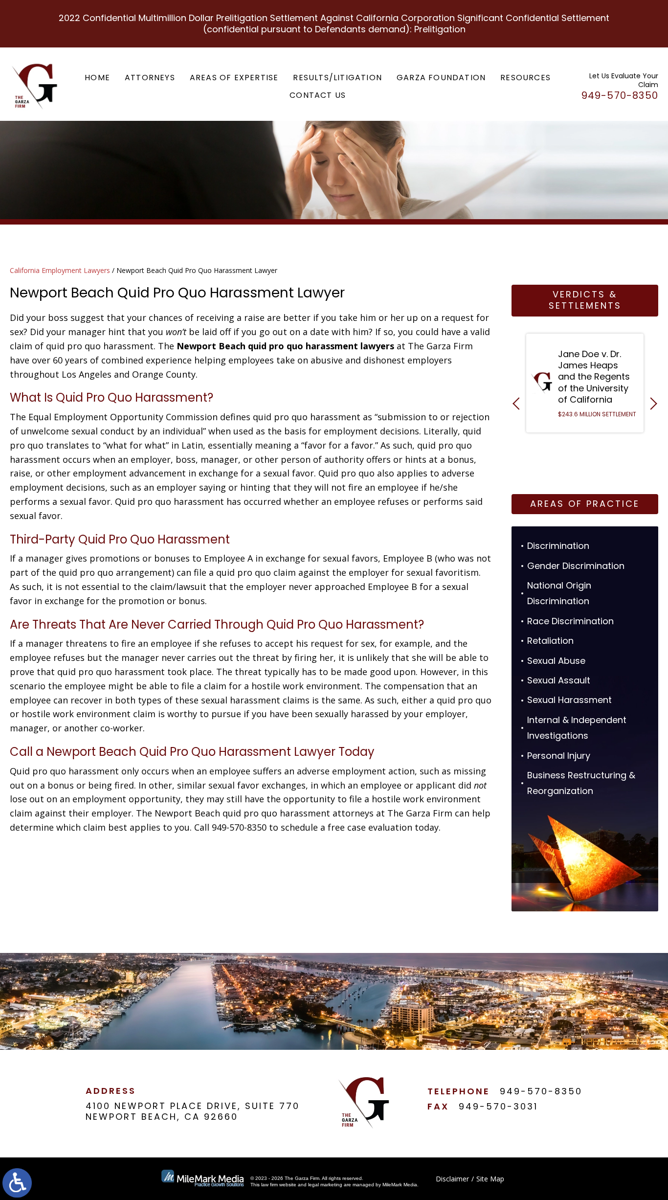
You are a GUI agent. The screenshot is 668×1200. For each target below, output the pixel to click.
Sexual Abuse (556, 661)
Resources (525, 77)
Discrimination (558, 546)
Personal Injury (558, 755)
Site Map (490, 1178)
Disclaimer (452, 1178)
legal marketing (325, 1184)
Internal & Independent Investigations (576, 728)
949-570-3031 (498, 1106)
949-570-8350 (541, 1091)
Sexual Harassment (569, 700)
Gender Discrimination (575, 566)
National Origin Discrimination (559, 593)
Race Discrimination (570, 621)
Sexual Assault (558, 680)
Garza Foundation (441, 77)
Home (97, 77)
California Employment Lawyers (60, 270)
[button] (518, 403)
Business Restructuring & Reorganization (581, 783)
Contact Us (317, 95)
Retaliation (550, 640)
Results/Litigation (337, 77)
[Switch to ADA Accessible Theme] (17, 1183)
